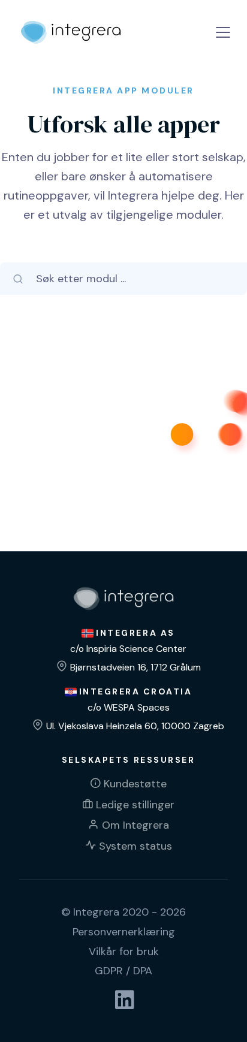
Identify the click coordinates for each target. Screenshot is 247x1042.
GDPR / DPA (123, 971)
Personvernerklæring (124, 932)
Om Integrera (135, 825)
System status (135, 846)
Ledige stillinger (135, 805)
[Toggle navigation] (223, 32)
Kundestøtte (135, 784)
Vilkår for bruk (124, 951)
